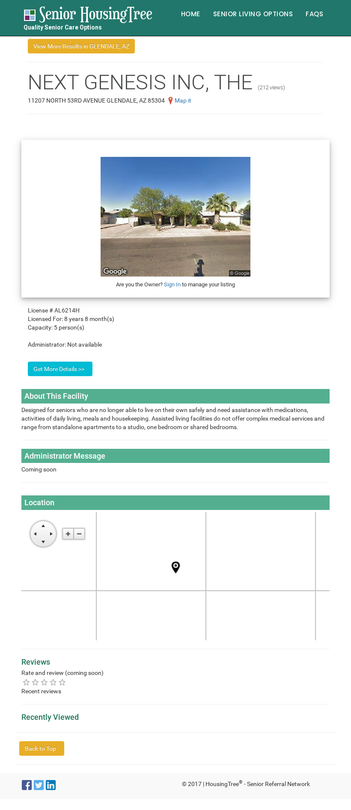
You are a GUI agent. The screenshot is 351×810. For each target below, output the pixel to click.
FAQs (314, 13)
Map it (183, 100)
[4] (53, 681)
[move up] (43, 526)
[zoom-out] (79, 533)
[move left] (35, 534)
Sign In (172, 284)
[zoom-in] (68, 533)
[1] (26, 681)
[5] (62, 681)
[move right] (51, 534)
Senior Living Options (253, 13)
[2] (35, 681)
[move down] (43, 542)
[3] (44, 681)
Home (190, 13)
